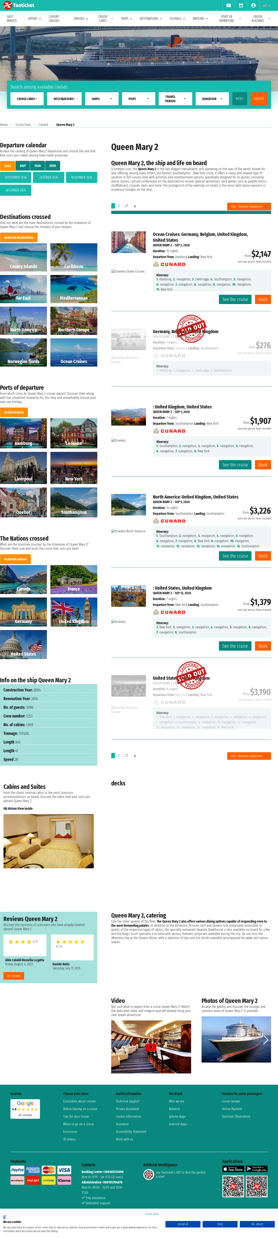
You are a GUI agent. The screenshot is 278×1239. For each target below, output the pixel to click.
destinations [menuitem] (149, 18)
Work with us (124, 1139)
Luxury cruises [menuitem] (54, 19)
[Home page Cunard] (169, 263)
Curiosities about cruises (79, 1101)
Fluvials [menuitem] (175, 18)
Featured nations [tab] (15, 559)
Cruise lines (23, 125)
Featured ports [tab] (14, 412)
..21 (126, 206)
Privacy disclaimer (127, 1109)
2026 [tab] (7, 166)
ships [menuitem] (124, 18)
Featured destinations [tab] (18, 237)
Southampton (184, 423)
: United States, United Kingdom (182, 588)
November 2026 (81, 177)
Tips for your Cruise (76, 1116)
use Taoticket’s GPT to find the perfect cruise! (181, 1174)
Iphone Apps (177, 1116)
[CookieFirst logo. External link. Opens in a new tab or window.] (5, 1217)
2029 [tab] (52, 166)
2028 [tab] (37, 166)
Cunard (43, 125)
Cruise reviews (231, 1101)
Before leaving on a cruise (80, 1109)
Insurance (122, 1124)
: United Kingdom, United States (182, 407)
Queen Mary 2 (162, 245)
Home (4, 125)
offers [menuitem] (32, 18)
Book (263, 299)
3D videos (69, 1139)
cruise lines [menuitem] (103, 19)
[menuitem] (228, 5)
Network (174, 1109)
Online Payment (232, 1109)
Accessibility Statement (131, 1132)
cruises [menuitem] (79, 18)
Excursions (70, 1132)
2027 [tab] (23, 166)
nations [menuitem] (198, 18)
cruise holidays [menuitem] (258, 19)
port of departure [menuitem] (226, 19)
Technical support (127, 1101)
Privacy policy (152, 1214)
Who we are (176, 1101)
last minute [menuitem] (12, 19)
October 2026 (49, 177)
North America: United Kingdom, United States (195, 497)
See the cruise (235, 299)
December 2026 (16, 190)
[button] (89, 852)
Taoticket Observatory (236, 1116)
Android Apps (178, 1124)
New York (181, 605)
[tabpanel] (48, 184)
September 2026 (15, 177)
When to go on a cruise (78, 1124)
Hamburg (181, 257)
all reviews (14, 976)
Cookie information (128, 1116)
